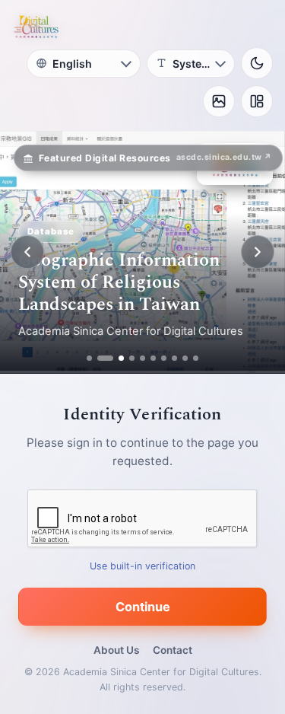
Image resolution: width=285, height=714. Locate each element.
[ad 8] (175, 358)
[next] (257, 252)
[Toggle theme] (257, 63)
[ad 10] (196, 358)
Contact (172, 650)
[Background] (219, 101)
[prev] (27, 252)
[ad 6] (154, 358)
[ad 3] (116, 358)
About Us (116, 650)
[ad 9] (185, 358)
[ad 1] (89, 358)
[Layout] (257, 101)
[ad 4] (132, 358)
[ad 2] (100, 358)
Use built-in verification (142, 566)
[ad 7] (164, 358)
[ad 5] (143, 358)
